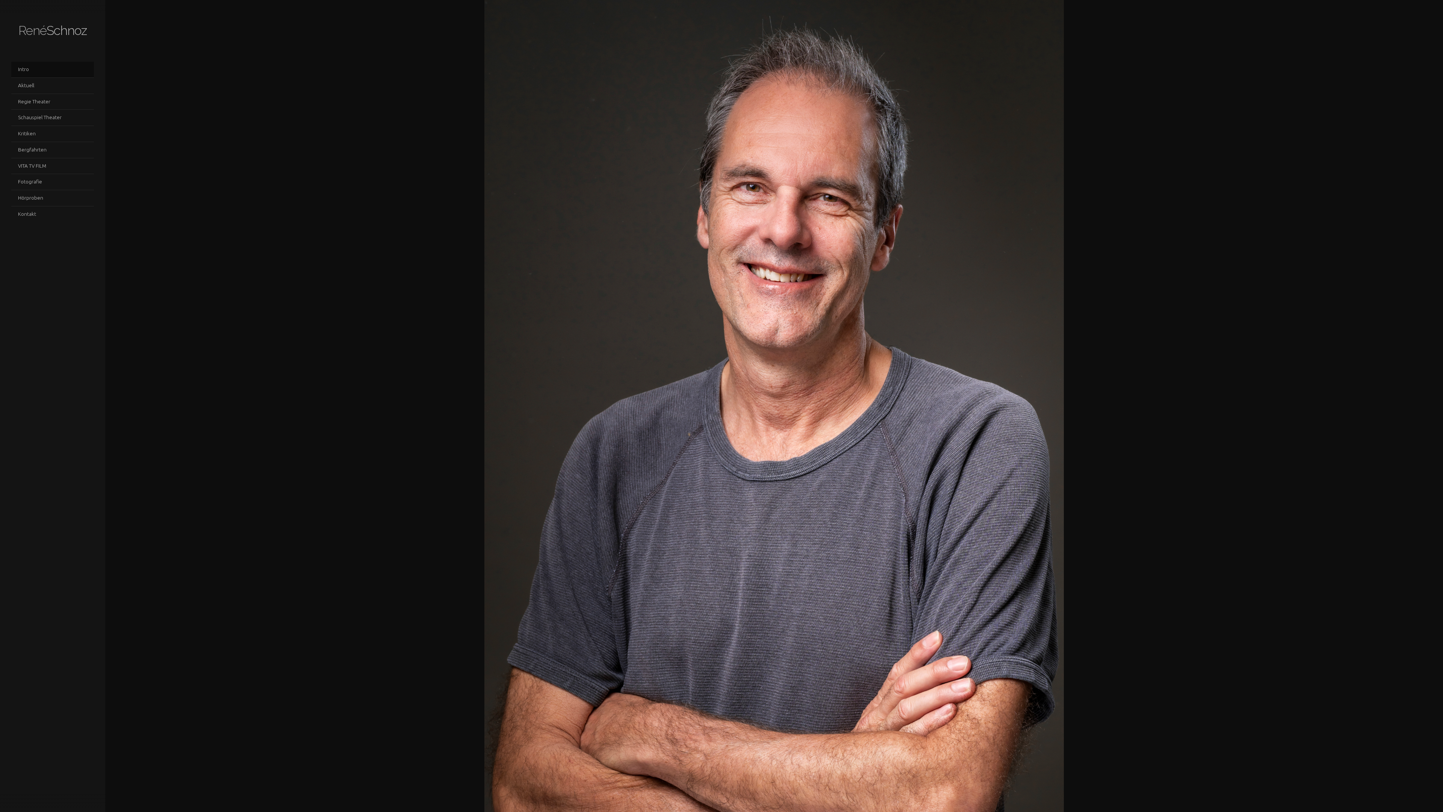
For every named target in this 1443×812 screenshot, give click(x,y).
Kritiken (27, 133)
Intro (23, 69)
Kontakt (27, 214)
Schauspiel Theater (40, 117)
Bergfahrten (32, 150)
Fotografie (30, 182)
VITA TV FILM (32, 166)
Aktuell (26, 85)
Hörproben (30, 198)
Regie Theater (34, 101)
